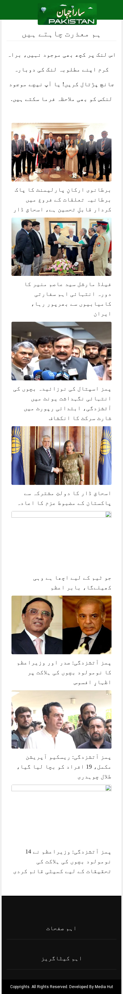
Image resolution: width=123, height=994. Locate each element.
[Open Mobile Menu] (109, 14)
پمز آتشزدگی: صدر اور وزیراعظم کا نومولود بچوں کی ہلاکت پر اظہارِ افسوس (64, 672)
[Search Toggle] (33, 14)
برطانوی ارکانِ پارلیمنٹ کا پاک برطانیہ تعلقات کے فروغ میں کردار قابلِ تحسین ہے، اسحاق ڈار (62, 199)
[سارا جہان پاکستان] (67, 13)
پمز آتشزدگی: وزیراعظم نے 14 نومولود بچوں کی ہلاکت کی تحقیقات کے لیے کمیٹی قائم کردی (62, 861)
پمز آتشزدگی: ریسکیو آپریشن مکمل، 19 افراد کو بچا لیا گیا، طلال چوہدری (64, 767)
